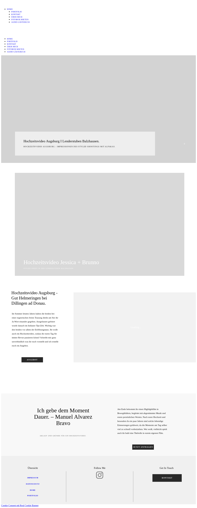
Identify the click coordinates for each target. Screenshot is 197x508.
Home (10, 9)
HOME (32, 490)
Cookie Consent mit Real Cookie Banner (20, 505)
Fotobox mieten (19, 19)
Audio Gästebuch (20, 22)
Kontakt (15, 14)
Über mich (16, 17)
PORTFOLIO (16, 12)
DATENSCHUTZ (33, 484)
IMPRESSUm (32, 478)
